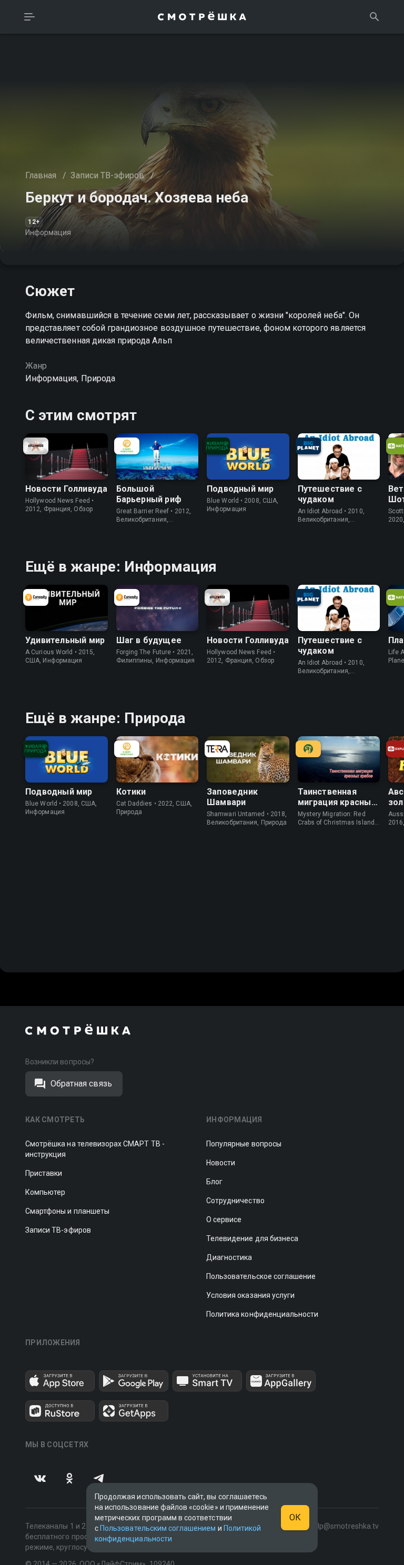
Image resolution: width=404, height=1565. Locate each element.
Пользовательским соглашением (158, 1528)
